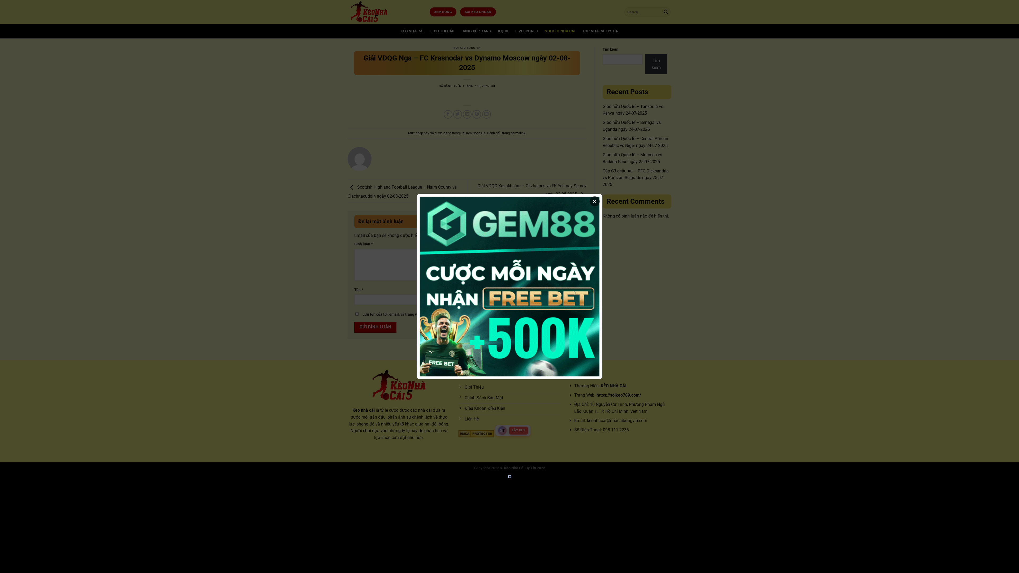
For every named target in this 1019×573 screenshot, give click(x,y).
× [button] (595, 201)
